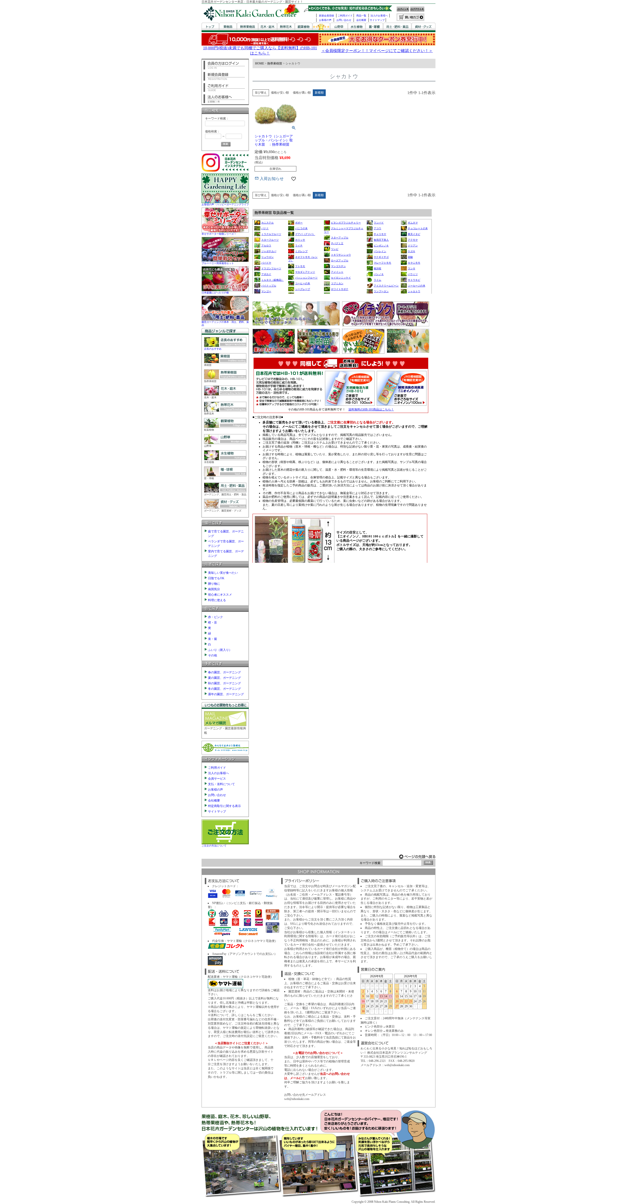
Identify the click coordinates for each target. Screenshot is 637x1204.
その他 (212, 655)
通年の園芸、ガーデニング (226, 694)
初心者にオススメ (220, 594)
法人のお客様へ (379, 15)
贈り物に (214, 583)
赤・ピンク (215, 617)
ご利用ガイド (345, 15)
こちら (248, 1015)
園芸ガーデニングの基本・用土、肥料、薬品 (225, 323)
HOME (259, 63)
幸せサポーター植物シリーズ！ (219, 233)
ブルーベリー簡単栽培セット (218, 263)
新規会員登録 (326, 15)
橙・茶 (212, 622)
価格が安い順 (280, 92)
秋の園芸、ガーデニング (224, 683)
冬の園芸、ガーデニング (224, 688)
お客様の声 (325, 20)
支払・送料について (221, 784)
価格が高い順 (302, 92)
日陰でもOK (216, 578)
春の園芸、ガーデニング (224, 672)
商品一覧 (361, 15)
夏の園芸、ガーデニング (224, 678)
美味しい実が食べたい (223, 572)
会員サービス (217, 778)
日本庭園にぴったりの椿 (215, 292)
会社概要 (361, 20)
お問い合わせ (343, 20)
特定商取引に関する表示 (224, 806)
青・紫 (212, 639)
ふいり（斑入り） (220, 650)
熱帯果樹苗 (274, 63)
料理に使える (217, 600)
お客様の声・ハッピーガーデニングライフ (225, 204)
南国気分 (214, 589)
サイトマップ (377, 20)
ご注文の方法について (214, 845)
